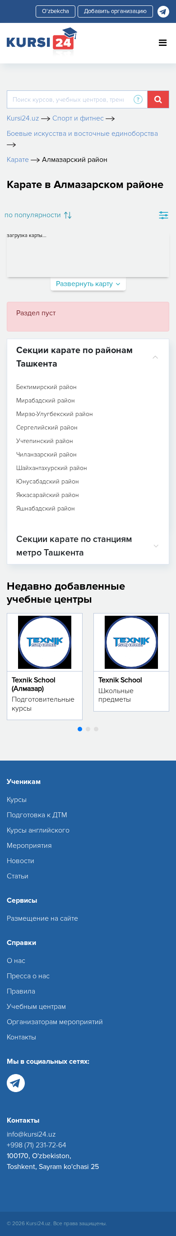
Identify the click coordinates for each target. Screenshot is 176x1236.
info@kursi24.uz (31, 1134)
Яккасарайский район (47, 495)
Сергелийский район (47, 428)
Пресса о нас (28, 976)
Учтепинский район (44, 441)
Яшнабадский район (45, 509)
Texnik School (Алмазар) (34, 684)
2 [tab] (88, 729)
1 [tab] (80, 729)
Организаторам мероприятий (55, 1021)
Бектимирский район (46, 387)
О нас (16, 960)
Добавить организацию (115, 11)
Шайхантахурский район (51, 468)
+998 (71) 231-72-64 (36, 1145)
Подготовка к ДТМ (37, 815)
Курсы (17, 799)
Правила (21, 991)
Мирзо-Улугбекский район (54, 414)
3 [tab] (96, 729)
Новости (20, 860)
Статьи (17, 876)
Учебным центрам (36, 1006)
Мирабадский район (45, 401)
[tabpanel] (45, 666)
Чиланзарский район (46, 455)
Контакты (21, 1037)
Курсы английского (38, 830)
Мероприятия (29, 845)
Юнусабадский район (47, 482)
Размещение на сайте (42, 918)
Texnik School (120, 680)
